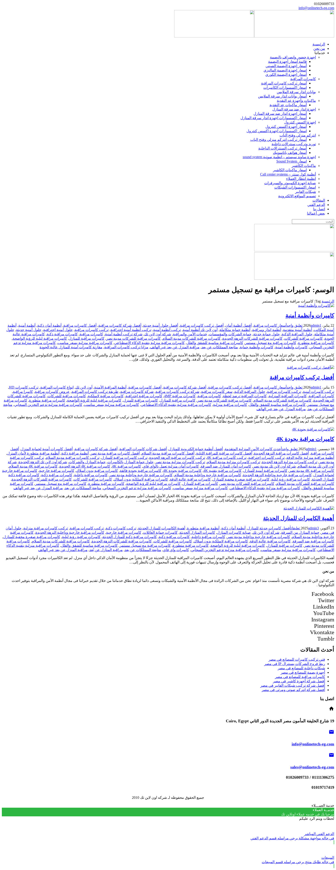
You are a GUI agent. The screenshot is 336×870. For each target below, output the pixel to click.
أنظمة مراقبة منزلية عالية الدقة (310, 458)
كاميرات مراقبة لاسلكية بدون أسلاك (141, 479)
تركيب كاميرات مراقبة (92, 330)
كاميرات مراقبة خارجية (56, 471)
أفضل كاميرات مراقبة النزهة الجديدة (281, 453)
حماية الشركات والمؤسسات (230, 334)
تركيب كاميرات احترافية (266, 458)
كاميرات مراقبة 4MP (180, 396)
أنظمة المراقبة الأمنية (110, 387)
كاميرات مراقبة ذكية (62, 334)
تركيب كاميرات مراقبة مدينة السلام (72, 458)
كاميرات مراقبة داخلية (91, 475)
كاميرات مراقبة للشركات (303, 338)
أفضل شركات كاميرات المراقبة (143, 449)
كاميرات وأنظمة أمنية (309, 315)
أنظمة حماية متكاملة (234, 330)
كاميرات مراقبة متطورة (316, 343)
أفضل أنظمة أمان (238, 325)
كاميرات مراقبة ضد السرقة (313, 541)
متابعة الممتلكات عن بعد (219, 347)
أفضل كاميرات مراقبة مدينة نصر (115, 453)
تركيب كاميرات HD (23, 387)
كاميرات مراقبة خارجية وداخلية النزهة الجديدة (277, 475)
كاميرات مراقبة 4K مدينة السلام (33, 466)
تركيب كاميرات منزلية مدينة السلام (233, 462)
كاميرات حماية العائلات (160, 532)
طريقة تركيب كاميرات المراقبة (95, 392)
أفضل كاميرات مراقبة (79, 325)
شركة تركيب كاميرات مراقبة (177, 392)
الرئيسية (328, 301)
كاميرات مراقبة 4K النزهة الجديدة (84, 466)
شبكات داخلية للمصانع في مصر (301, 668)
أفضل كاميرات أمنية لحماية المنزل (47, 449)
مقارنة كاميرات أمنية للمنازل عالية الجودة (71, 347)
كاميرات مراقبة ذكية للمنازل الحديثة (129, 537)
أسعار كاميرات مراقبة (270, 325)
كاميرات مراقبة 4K (126, 466)
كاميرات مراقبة (91, 334)
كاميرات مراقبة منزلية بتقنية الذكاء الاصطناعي (149, 343)
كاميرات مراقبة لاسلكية (106, 396)
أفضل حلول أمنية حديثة (160, 325)
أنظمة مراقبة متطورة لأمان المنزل (33, 453)
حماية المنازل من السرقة (300, 532)
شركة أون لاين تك (157, 334)
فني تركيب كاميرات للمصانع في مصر (297, 659)
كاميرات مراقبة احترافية (143, 396)
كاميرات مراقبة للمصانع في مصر (300, 677)
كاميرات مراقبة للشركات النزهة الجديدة (252, 338)
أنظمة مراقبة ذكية (75, 453)
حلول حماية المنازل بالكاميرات (130, 462)
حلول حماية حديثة (266, 334)
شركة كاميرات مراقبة (137, 392)
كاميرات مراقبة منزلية (230, 405)
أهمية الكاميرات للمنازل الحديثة (298, 518)
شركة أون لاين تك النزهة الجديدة (43, 462)
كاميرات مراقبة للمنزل (140, 400)
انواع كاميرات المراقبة (57, 387)
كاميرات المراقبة (321, 396)
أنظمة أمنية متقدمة (297, 330)
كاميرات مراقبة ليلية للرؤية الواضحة (40, 338)
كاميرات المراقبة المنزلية (288, 396)
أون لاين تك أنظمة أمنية (200, 330)
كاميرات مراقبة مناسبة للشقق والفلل (215, 343)
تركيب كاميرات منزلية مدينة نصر (180, 462)
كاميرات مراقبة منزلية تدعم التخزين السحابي (48, 405)
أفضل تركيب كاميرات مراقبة (202, 325)
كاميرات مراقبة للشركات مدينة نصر (133, 338)
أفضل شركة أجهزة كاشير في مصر (299, 681)
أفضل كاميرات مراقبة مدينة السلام (167, 453)
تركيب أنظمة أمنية (167, 330)
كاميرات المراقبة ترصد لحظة (245, 396)
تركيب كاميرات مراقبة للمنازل (124, 458)
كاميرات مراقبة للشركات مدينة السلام (192, 338)
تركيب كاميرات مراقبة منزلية (45, 528)
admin (315, 325)
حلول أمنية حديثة (28, 330)
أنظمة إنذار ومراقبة (266, 330)
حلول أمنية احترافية (58, 330)
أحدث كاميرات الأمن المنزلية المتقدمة (253, 449)
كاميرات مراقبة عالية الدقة (190, 479)
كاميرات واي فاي (176, 550)
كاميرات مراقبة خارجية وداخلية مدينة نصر (141, 475)
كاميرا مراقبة (23, 392)
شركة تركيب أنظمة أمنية (123, 334)
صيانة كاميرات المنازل (234, 532)
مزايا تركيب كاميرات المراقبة (126, 347)
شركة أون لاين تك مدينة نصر (274, 466)
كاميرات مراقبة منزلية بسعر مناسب (85, 343)
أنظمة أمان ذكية (49, 325)
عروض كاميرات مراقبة (52, 392)
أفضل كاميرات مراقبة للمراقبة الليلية (224, 453)
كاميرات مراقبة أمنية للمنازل (265, 471)
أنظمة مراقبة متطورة (203, 528)
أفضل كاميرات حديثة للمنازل (269, 528)
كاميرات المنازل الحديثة (197, 532)
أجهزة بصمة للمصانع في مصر (303, 672)
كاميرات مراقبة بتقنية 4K (222, 471)
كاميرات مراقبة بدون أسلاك (97, 471)
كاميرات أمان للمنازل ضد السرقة (226, 466)
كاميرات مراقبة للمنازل (86, 338)
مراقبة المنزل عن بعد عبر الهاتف (175, 347)
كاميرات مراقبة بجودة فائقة (140, 471)
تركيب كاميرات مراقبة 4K (226, 458)
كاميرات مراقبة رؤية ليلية (290, 479)
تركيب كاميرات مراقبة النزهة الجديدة (177, 458)
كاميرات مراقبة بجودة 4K (305, 439)
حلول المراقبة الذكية (297, 334)
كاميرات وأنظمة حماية (256, 347)
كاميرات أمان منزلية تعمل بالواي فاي (171, 466)
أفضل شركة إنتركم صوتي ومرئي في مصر (293, 690)
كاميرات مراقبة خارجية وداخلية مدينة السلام (207, 475)
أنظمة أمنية (26, 325)
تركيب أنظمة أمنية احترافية (130, 330)
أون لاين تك (83, 387)
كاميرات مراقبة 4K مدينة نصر (311, 471)
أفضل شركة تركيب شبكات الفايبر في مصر (292, 685)
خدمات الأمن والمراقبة (190, 334)
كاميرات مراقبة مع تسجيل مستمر (270, 343)
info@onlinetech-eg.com (316, 8)
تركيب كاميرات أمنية (318, 392)
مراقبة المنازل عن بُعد (106, 550)
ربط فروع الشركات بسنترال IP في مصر (294, 664)
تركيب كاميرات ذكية (121, 528)
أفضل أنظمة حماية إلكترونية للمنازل (196, 449)
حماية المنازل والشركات (87, 462)
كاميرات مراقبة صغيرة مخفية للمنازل (241, 479)
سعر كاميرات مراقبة (216, 392)
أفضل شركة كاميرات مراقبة (119, 325)
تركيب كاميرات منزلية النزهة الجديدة (289, 462)
